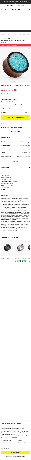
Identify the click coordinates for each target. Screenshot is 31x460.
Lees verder (14, 437)
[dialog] (15, 440)
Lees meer (15, 161)
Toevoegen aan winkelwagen (15, 117)
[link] (4, 104)
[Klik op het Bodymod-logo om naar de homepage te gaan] (15, 9)
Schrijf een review (15, 131)
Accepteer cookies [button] (15, 452)
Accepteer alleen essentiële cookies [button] (15, 456)
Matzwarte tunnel (5, 258)
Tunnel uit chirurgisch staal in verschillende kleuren (20, 258)
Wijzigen (27, 113)
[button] (15, 3)
